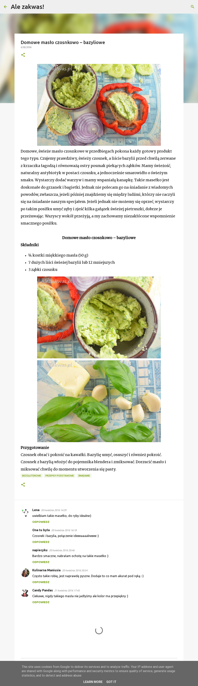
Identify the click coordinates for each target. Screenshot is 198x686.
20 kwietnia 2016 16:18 (64, 530)
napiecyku (40, 550)
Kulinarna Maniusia (46, 570)
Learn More (92, 682)
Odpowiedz (41, 521)
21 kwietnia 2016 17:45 (67, 590)
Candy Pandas (42, 590)
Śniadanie (84, 475)
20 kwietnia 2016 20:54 (74, 570)
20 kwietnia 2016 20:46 (61, 550)
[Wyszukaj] (49, 6)
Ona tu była (41, 530)
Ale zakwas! (27, 6)
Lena (35, 510)
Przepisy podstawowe (59, 475)
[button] (23, 55)
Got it (111, 682)
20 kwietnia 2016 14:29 (53, 510)
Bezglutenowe (31, 475)
